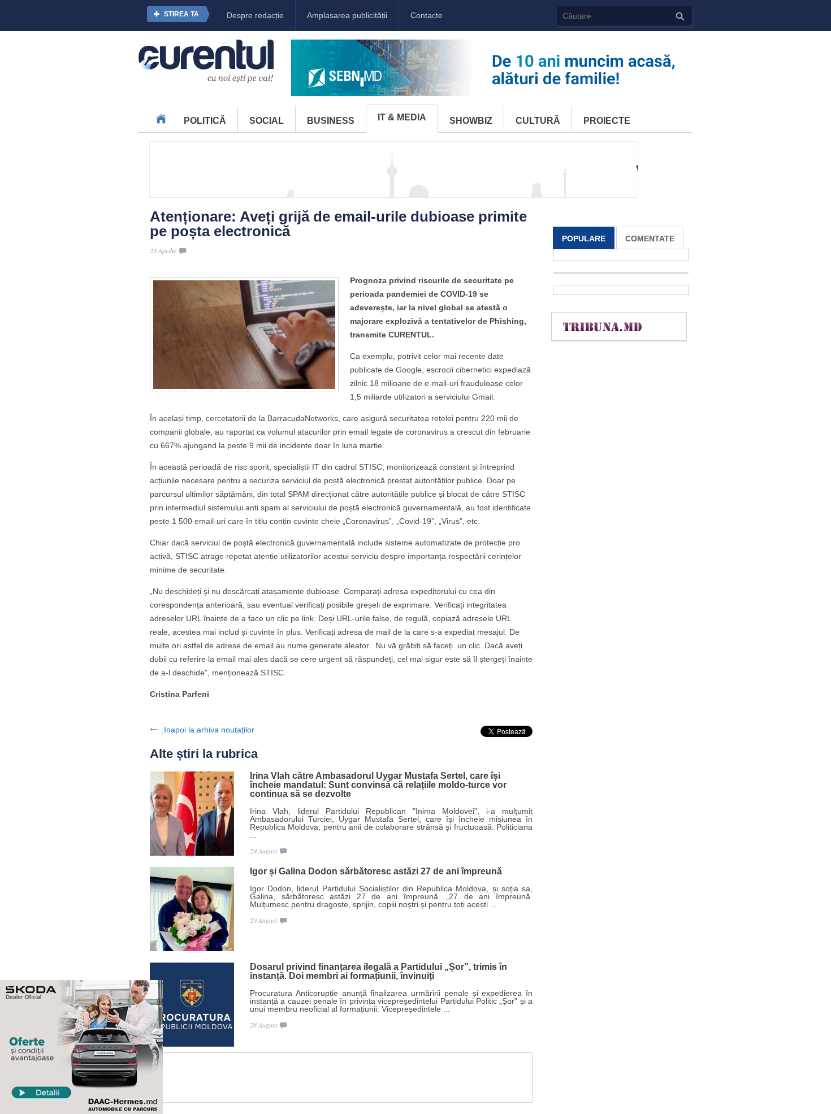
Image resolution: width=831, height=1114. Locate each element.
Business (330, 120)
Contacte (426, 15)
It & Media (402, 117)
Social (266, 120)
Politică (205, 120)
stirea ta (181, 14)
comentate (649, 238)
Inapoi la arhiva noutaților (209, 730)
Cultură (538, 120)
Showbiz (470, 120)
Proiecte (606, 120)
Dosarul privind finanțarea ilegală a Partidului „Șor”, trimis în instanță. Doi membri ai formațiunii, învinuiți (378, 972)
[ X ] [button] (149, 990)
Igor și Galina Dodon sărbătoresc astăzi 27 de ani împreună (376, 871)
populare (583, 238)
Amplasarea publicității (347, 15)
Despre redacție (255, 15)
